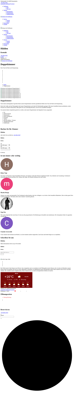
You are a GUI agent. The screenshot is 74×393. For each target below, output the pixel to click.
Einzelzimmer (9, 11)
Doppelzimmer (9, 12)
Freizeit (8, 20)
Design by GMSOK (15, 291)
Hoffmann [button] (5, 30)
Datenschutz (29, 291)
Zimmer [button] (5, 34)
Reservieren (6, 23)
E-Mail (2, 56)
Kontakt (5, 24)
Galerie (8, 21)
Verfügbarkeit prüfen (5, 149)
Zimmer (5, 10)
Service (5, 19)
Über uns (8, 9)
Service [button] (5, 39)
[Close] (1, 314)
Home (4, 84)
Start (7, 7)
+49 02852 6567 (4, 312)
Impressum (23, 291)
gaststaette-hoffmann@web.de (7, 3)
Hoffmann (5, 6)
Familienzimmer (10, 14)
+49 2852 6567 (4, 2)
